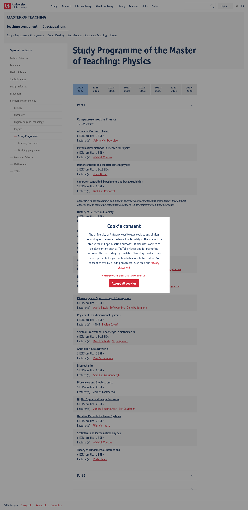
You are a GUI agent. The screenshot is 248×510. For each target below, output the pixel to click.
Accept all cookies (124, 283)
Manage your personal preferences (124, 275)
